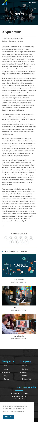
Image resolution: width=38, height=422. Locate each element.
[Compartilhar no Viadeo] (21, 242)
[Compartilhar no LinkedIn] (21, 238)
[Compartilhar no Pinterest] (16, 238)
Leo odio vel (19, 280)
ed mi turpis (19, 336)
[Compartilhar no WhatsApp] (26, 242)
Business (5, 41)
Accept (8, 417)
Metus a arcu (19, 308)
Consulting (12, 41)
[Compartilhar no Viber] (26, 238)
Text (3, 38)
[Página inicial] (7, 19)
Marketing (20, 41)
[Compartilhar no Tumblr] (17, 242)
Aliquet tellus (27, 19)
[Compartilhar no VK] (31, 238)
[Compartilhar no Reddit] (12, 242)
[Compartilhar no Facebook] (11, 238)
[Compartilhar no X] (6, 238)
